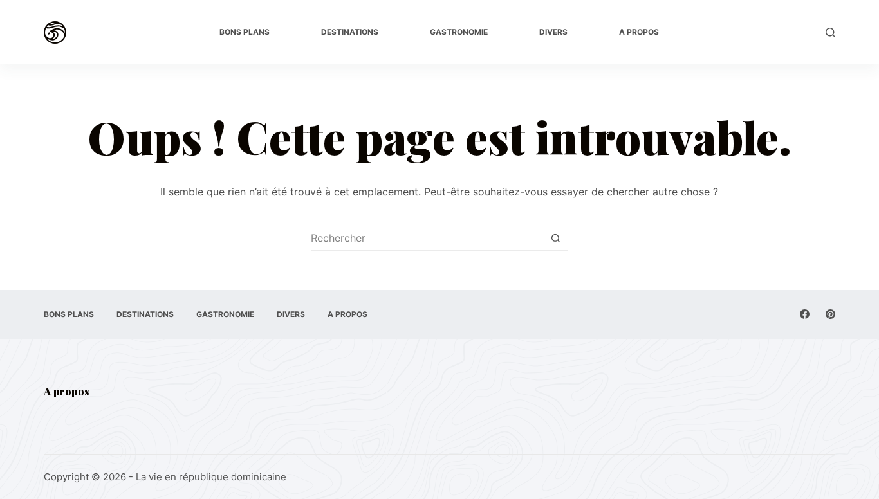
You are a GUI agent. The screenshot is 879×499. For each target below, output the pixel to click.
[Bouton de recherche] (556, 238)
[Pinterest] (830, 314)
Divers (553, 32)
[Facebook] (805, 314)
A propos (639, 32)
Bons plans (244, 32)
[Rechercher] (830, 32)
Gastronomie (459, 32)
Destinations (349, 32)
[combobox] (427, 238)
